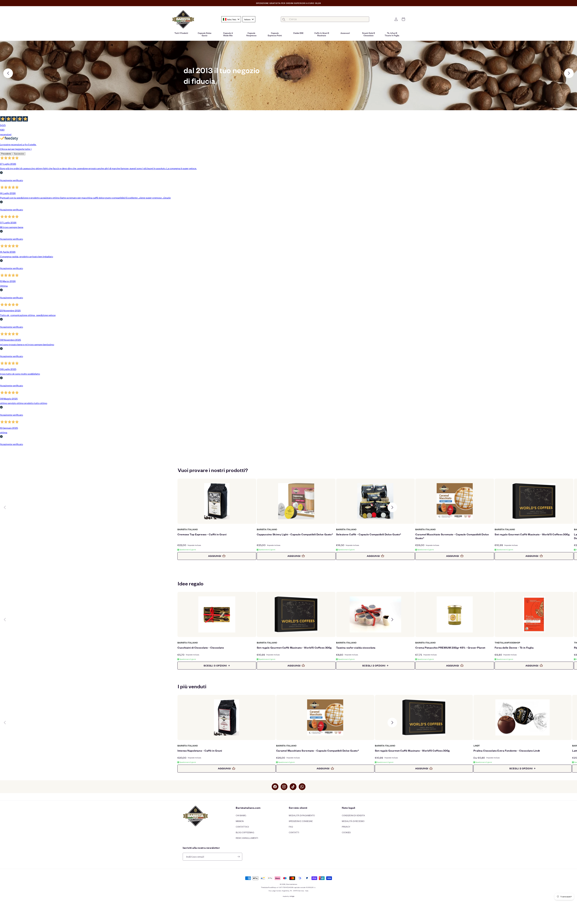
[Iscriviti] (238, 857)
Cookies (346, 832)
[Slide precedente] (8, 73)
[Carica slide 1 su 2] (286, 73)
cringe (292, 896)
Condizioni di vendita (353, 815)
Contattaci (242, 826)
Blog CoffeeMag (245, 832)
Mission (240, 821)
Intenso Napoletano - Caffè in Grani (199, 750)
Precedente (6, 154)
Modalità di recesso (353, 821)
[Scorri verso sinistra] (5, 507)
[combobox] (231, 19)
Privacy (346, 826)
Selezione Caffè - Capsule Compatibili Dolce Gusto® (368, 534)
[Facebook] (275, 786)
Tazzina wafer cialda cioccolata (356, 647)
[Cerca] (284, 19)
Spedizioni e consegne (301, 821)
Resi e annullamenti (247, 837)
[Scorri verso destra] (392, 507)
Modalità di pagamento (302, 815)
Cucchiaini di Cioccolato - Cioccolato (200, 647)
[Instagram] (284, 786)
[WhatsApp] (302, 786)
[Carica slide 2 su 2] (290, 73)
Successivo (19, 154)
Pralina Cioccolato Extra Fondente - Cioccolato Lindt (506, 750)
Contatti (294, 832)
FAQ (291, 826)
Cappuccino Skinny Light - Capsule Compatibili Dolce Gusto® (295, 534)
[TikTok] (293, 786)
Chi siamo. (241, 815)
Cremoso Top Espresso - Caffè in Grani (201, 534)
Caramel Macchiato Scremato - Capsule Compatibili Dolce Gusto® (452, 536)
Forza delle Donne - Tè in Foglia (514, 647)
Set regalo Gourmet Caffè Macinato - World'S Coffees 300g (532, 534)
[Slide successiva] (569, 73)
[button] (403, 19)
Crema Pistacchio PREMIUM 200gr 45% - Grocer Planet (450, 647)
